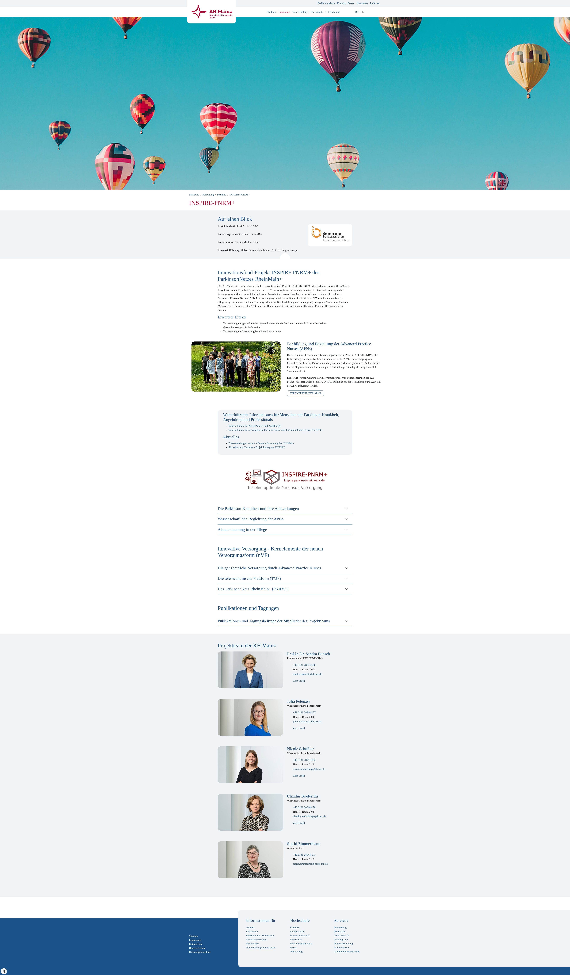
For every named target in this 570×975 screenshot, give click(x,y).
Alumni (250, 927)
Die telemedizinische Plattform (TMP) (249, 578)
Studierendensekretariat (347, 951)
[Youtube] (200, 926)
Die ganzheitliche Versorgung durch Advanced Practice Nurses (269, 568)
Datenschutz (195, 943)
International (332, 11)
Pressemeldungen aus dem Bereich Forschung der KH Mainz (261, 443)
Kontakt (341, 3)
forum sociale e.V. (300, 935)
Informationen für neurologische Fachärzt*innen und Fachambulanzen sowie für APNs (275, 429)
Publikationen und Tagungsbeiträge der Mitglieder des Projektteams (274, 621)
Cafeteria (295, 927)
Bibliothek (340, 931)
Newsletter (362, 3)
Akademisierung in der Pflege (242, 529)
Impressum (195, 939)
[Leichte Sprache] (367, 11)
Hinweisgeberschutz (200, 951)
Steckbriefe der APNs (305, 393)
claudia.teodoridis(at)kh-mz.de (309, 816)
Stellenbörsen (341, 947)
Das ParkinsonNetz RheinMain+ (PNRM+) (253, 589)
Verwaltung (296, 951)
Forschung (284, 11)
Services (341, 920)
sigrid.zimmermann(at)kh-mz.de (310, 863)
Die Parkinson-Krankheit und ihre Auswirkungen (258, 508)
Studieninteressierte (256, 939)
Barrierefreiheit (197, 947)
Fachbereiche (297, 931)
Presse (351, 3)
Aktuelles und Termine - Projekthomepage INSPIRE (256, 447)
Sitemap (193, 935)
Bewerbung (340, 927)
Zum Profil (298, 680)
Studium (271, 11)
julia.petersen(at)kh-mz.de (307, 721)
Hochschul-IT (341, 935)
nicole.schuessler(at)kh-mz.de (309, 768)
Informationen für (260, 920)
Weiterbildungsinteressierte (260, 947)
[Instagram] (195, 926)
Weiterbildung (300, 11)
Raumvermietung (343, 943)
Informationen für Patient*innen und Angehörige (254, 425)
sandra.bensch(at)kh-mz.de (307, 674)
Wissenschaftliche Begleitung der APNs (251, 519)
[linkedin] (204, 926)
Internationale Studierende (260, 935)
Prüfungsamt (341, 939)
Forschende (252, 931)
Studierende (252, 943)
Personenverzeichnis (301, 943)
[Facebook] (190, 926)
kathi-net (375, 3)
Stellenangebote (326, 3)
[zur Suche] (379, 11)
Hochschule (317, 11)
